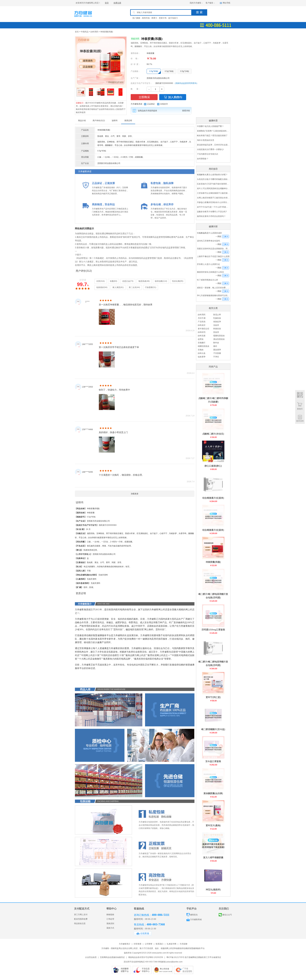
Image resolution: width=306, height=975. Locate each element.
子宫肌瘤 (217, 353)
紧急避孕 (217, 350)
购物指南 (110, 914)
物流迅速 (142, 281)
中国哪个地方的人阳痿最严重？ (210, 126)
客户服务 (209, 3)
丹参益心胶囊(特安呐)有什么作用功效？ (213, 202)
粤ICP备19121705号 (175, 957)
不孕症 (216, 357)
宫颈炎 (201, 350)
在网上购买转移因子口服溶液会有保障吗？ (213, 198)
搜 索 (199, 12)
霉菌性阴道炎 (219, 336)
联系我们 (159, 944)
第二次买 (132, 287)
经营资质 (137, 944)
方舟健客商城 (196, 919)
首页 (77, 32)
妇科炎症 (201, 325)
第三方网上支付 (80, 914)
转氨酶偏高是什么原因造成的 (209, 233)
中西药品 (84, 32)
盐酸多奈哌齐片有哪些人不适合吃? (212, 212)
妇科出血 (201, 353)
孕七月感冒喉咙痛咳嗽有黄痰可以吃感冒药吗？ (217, 295)
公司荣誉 (148, 944)
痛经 (215, 346)
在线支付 (164, 104)
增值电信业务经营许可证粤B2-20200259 (145, 957)
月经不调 (201, 318)
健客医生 (194, 915)
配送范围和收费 (80, 919)
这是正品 (126, 281)
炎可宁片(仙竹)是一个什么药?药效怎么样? (213, 207)
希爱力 (154, 18)
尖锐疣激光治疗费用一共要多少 (210, 149)
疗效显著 (149, 287)
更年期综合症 (203, 329)
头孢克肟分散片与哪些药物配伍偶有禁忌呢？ (213, 179)
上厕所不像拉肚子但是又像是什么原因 (213, 256)
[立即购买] (144, 97)
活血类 (216, 325)
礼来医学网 (171, 944)
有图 (112, 281)
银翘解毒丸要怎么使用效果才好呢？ (212, 175)
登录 (107, 3)
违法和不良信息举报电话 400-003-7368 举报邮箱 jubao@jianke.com (153, 962)
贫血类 (216, 332)
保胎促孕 (217, 322)
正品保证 (151, 104)
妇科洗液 (201, 336)
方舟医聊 (183, 944)
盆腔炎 (201, 339)
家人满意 (116, 287)
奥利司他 (146, 18)
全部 (98, 281)
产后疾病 (201, 322)
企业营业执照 (91, 957)
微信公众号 (227, 915)
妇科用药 (94, 32)
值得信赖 (158, 281)
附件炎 (216, 343)
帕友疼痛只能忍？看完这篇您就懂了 (212, 135)
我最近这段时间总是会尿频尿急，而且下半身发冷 (218, 248)
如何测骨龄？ (202, 159)
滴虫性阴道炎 (219, 339)
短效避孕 (201, 357)
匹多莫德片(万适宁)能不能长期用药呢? (213, 184)
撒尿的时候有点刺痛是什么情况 (210, 272)
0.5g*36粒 (169, 71)
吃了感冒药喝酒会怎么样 (207, 280)
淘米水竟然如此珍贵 (205, 140)
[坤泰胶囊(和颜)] (100, 61)
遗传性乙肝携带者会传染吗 (208, 241)
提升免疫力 (173, 18)
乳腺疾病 (217, 318)
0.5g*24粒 (184, 71)
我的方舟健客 (195, 3)
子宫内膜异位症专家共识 (207, 154)
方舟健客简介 (124, 944)
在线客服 (144, 933)
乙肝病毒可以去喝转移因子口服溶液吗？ (213, 193)
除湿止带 (217, 315)
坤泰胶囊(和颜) (106, 32)
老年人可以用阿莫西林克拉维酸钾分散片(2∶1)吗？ (213, 188)
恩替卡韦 (163, 18)
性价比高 (176, 281)
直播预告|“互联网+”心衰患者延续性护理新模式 (213, 131)
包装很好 (100, 287)
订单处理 (110, 919)
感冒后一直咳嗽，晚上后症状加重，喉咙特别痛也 (218, 288)
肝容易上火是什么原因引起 (208, 264)
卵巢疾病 (217, 329)
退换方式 (110, 928)
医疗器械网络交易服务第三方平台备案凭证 (203, 957)
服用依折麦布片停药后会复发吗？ (211, 216)
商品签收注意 (80, 923)
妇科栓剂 (201, 332)
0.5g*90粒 (153, 71)
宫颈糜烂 (201, 343)
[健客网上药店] (88, 18)
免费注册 (117, 3)
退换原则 (110, 923)
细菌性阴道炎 (203, 346)
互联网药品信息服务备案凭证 (112, 957)
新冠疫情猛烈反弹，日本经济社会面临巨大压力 (213, 145)
